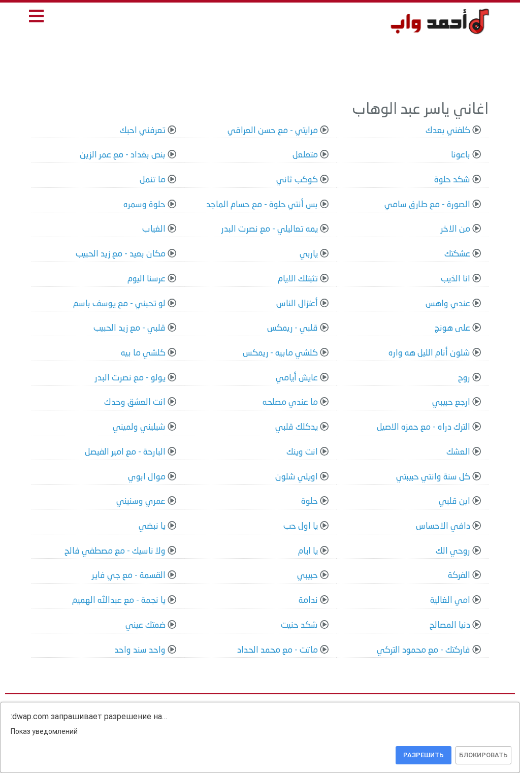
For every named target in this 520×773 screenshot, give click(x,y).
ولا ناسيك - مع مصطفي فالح (115, 551)
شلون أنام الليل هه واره (429, 353)
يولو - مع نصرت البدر (130, 378)
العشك (458, 452)
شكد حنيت (299, 625)
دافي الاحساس (443, 526)
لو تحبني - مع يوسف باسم (119, 304)
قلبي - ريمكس (292, 328)
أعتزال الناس (297, 304)
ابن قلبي (454, 501)
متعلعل (305, 155)
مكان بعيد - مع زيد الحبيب (121, 254)
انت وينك (302, 452)
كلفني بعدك (448, 130)
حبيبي (307, 575)
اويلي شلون (296, 477)
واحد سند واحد (140, 650)
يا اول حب (300, 526)
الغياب (154, 229)
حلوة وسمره (144, 205)
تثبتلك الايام (298, 279)
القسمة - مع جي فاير (129, 575)
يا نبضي (152, 526)
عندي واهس (448, 304)
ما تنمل (153, 180)
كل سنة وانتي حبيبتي (433, 477)
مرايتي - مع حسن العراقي (273, 130)
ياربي (309, 254)
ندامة (308, 600)
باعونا (460, 155)
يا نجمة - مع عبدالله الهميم (119, 600)
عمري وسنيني (141, 501)
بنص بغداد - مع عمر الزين (123, 155)
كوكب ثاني (297, 180)
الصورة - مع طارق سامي (427, 205)
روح (464, 378)
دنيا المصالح (450, 625)
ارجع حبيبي (451, 402)
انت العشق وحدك (135, 402)
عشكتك (457, 254)
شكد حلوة (452, 180)
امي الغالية (450, 600)
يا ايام (308, 551)
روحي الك (453, 551)
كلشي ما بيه (143, 353)
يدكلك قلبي (296, 427)
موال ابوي (147, 477)
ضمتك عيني (145, 625)
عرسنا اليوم (146, 279)
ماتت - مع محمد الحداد (277, 650)
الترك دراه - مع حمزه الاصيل (423, 427)
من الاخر (455, 229)
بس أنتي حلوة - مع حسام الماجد (262, 205)
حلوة (309, 501)
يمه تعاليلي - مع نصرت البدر (269, 229)
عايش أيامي (297, 378)
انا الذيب (455, 279)
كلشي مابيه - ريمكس (280, 353)
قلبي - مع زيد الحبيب (129, 328)
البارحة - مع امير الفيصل (125, 452)
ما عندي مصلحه (290, 402)
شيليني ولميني (139, 427)
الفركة (459, 575)
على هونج (452, 328)
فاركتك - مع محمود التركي (423, 650)
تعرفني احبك (143, 130)
